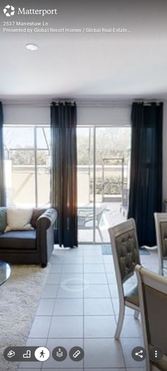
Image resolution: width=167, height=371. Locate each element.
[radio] (11, 354)
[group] (26, 354)
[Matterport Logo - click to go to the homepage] (30, 10)
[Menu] (156, 354)
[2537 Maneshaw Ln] (83, 185)
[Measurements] (76, 354)
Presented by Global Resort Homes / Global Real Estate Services (65, 30)
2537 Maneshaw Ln (25, 24)
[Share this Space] (139, 354)
